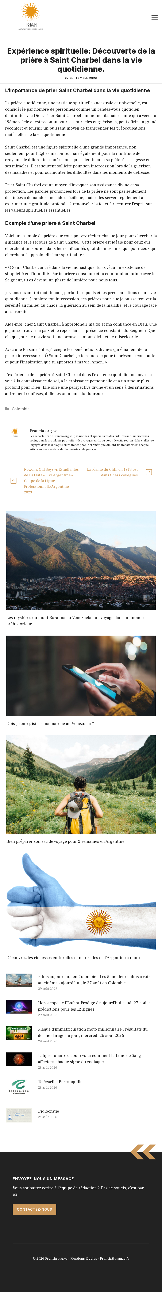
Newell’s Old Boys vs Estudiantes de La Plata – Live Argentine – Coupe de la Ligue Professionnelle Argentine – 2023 (51, 481)
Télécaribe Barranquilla (60, 1082)
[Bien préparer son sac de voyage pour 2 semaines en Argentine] (81, 831)
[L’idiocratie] (19, 1119)
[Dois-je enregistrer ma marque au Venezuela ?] (81, 713)
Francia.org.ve (56, 1258)
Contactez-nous (34, 1209)
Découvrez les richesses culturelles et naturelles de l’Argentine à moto (73, 958)
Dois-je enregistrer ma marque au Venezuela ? (50, 723)
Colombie (21, 409)
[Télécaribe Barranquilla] (19, 1092)
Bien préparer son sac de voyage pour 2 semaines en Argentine (65, 841)
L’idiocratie (48, 1111)
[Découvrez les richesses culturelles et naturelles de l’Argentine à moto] (81, 947)
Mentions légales (83, 1258)
